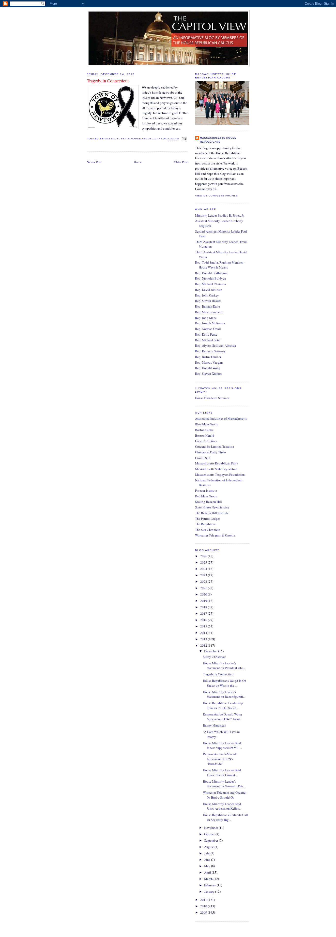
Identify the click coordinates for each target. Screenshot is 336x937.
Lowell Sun (202, 458)
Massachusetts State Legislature (216, 469)
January (209, 891)
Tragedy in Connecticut (218, 674)
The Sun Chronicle (207, 529)
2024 (204, 568)
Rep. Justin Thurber (208, 357)
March (209, 879)
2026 (204, 556)
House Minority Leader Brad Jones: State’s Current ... (222, 772)
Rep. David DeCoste (208, 289)
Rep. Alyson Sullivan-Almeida (215, 345)
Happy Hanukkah (214, 725)
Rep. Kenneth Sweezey (210, 351)
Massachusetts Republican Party (216, 463)
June (207, 859)
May (207, 866)
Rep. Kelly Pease (206, 334)
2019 (204, 600)
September (211, 840)
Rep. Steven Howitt (208, 300)
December (211, 651)
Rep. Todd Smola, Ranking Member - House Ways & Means (219, 264)
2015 (204, 626)
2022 (204, 581)
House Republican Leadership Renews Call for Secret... (223, 705)
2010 (204, 906)
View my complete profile (216, 195)
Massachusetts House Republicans (218, 139)
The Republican (205, 524)
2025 (204, 562)
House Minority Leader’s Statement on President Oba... (224, 665)
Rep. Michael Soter (208, 340)
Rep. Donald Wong (207, 368)
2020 (204, 594)
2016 (204, 620)
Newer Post (94, 162)
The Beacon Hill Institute (212, 513)
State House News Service (212, 507)
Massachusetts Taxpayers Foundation (220, 474)
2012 (204, 645)
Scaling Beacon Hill (208, 501)
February (210, 885)
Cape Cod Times (206, 441)
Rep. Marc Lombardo (209, 312)
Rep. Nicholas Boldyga (210, 278)
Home (138, 162)
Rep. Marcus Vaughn (209, 362)
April (208, 872)
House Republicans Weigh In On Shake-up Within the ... (224, 683)
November (211, 827)
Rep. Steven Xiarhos (208, 373)
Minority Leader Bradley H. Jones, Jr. (219, 215)
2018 (204, 607)
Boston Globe (204, 430)
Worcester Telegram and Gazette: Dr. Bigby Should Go (224, 795)
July (207, 853)
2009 (204, 912)
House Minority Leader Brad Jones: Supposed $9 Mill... (222, 745)
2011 (204, 899)
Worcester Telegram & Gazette (215, 535)
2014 (204, 632)
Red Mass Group (206, 496)
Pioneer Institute (206, 490)
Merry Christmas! (214, 656)
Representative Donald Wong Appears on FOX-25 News (222, 716)
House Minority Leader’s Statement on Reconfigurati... (224, 694)
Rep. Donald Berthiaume (211, 273)
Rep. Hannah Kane (207, 306)
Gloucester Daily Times (210, 452)
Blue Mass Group (206, 424)
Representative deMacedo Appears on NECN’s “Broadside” (220, 759)
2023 (204, 575)
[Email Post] (183, 138)
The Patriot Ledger (207, 518)
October (209, 834)
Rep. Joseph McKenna (210, 323)
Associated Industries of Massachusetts (221, 418)
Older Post (181, 162)
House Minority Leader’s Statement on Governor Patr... (224, 783)
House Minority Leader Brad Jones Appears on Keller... (222, 806)
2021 (204, 588)
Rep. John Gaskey (207, 295)
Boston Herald (204, 435)
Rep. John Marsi (206, 317)
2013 (204, 639)
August (209, 847)
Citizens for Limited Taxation (214, 446)
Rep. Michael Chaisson (210, 284)
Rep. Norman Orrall (208, 329)
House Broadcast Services (212, 398)
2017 (204, 613)
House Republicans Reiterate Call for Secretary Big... (225, 817)
